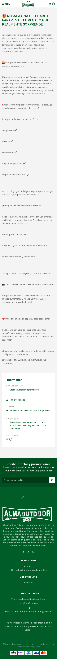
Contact (28, 566)
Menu (7, 4)
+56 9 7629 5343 (29, 603)
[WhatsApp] (33, 551)
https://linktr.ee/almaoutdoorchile (28, 570)
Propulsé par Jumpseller (28, 647)
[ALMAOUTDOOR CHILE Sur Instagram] (10, 439)
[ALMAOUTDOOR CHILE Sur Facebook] (7, 439)
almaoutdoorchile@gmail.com (25, 389)
